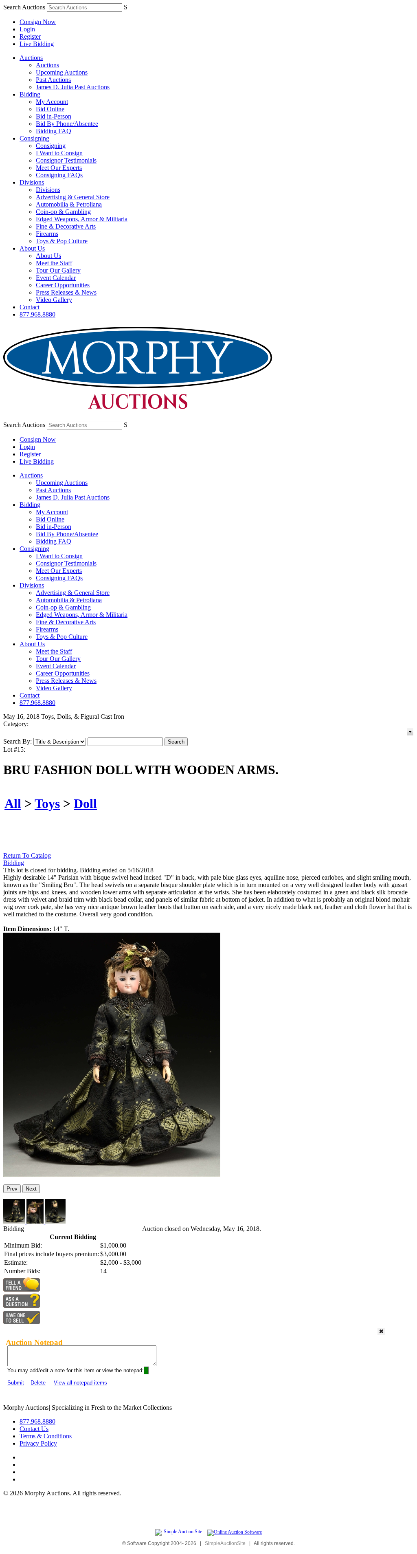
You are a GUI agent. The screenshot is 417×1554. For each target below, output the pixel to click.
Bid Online (50, 109)
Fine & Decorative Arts (66, 226)
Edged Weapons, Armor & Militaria (81, 219)
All (12, 803)
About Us (32, 248)
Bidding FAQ (53, 131)
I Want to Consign (59, 153)
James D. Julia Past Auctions (73, 87)
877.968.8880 (37, 314)
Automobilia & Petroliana (69, 204)
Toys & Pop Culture (62, 241)
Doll (85, 803)
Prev (12, 1189)
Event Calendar (56, 277)
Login (27, 29)
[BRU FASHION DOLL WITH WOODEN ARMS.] (111, 1174)
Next (31, 1189)
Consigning (34, 138)
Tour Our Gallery (58, 270)
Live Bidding (37, 43)
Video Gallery (54, 299)
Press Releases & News (66, 292)
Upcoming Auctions (62, 72)
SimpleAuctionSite (225, 1543)
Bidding (30, 94)
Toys (47, 803)
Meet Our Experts (59, 167)
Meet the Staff (54, 263)
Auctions (31, 57)
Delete (38, 1383)
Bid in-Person (53, 116)
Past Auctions (53, 79)
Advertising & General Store (73, 197)
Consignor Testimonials (66, 160)
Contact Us (34, 1428)
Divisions (32, 182)
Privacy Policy (38, 1443)
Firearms (47, 233)
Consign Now (38, 21)
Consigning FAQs (59, 175)
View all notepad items (80, 1383)
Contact (30, 307)
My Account (52, 101)
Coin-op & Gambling (63, 211)
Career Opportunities (63, 285)
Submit (15, 1383)
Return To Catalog (27, 855)
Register (30, 36)
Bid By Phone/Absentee (67, 123)
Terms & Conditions (46, 1436)
